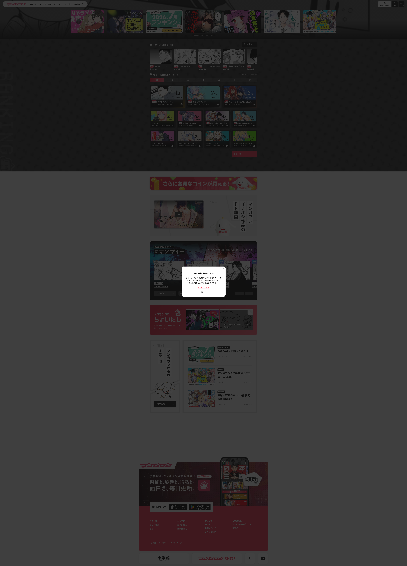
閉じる (203, 292)
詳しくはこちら (203, 287)
